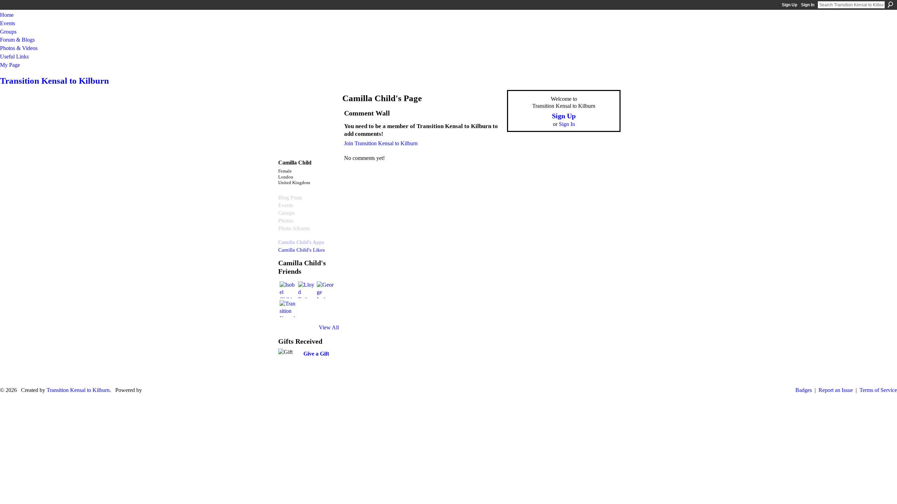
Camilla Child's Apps (301, 242)
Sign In (807, 4)
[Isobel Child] (288, 289)
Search (890, 4)
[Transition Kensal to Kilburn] (288, 308)
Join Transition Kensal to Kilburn (381, 143)
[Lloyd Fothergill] (306, 289)
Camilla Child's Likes (301, 250)
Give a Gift (316, 354)
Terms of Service (878, 390)
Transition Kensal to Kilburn (54, 80)
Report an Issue (836, 390)
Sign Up (789, 4)
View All (329, 327)
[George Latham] (325, 289)
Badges (803, 390)
